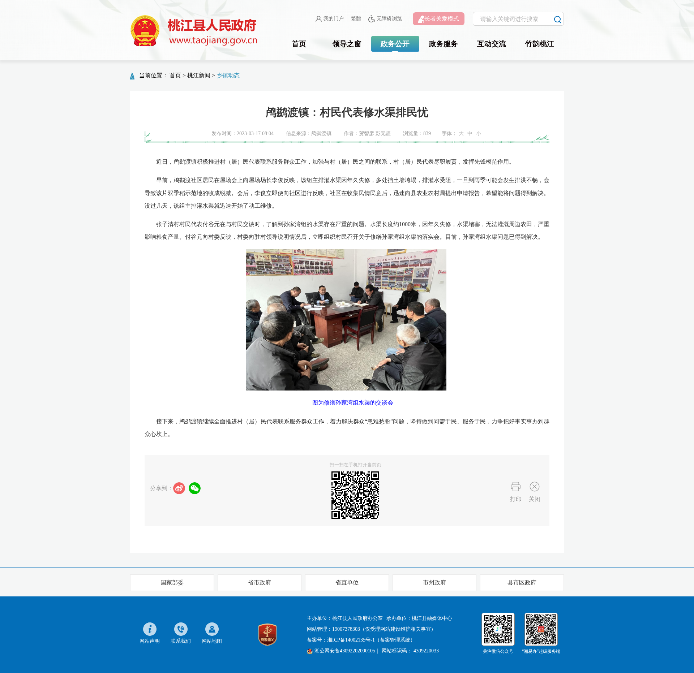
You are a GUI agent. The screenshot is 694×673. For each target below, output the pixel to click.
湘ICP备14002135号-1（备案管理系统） (371, 640)
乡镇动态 (228, 75)
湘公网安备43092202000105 (344, 650)
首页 (299, 44)
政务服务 (443, 44)
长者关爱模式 (441, 19)
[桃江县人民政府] (195, 31)
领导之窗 (347, 44)
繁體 (356, 18)
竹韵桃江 (539, 44)
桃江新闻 (198, 75)
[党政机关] (267, 634)
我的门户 (334, 18)
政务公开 (395, 44)
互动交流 (491, 44)
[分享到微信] (195, 488)
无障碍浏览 (389, 18)
